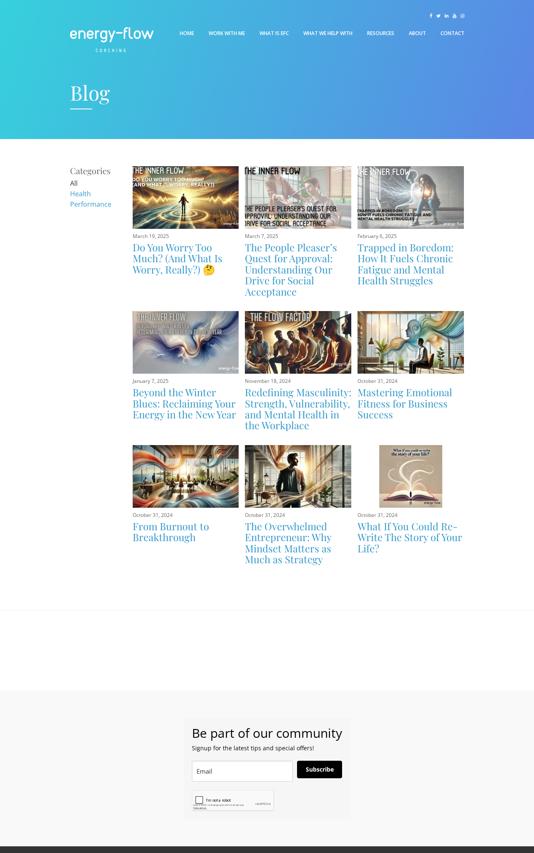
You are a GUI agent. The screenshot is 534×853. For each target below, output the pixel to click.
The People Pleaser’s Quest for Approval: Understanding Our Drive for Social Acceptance (291, 269)
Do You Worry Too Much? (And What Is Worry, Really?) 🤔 (177, 258)
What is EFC (274, 33)
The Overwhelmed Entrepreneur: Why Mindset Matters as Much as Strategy (288, 542)
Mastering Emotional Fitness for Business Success (405, 403)
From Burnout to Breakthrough (171, 531)
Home (187, 33)
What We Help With (328, 33)
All (74, 183)
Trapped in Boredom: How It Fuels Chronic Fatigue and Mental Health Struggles (405, 263)
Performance (90, 204)
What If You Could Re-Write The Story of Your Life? (410, 537)
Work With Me (227, 33)
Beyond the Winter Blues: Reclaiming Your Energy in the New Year (184, 403)
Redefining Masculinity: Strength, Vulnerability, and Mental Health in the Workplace (298, 408)
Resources (380, 33)
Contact (452, 33)
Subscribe (320, 769)
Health (80, 193)
